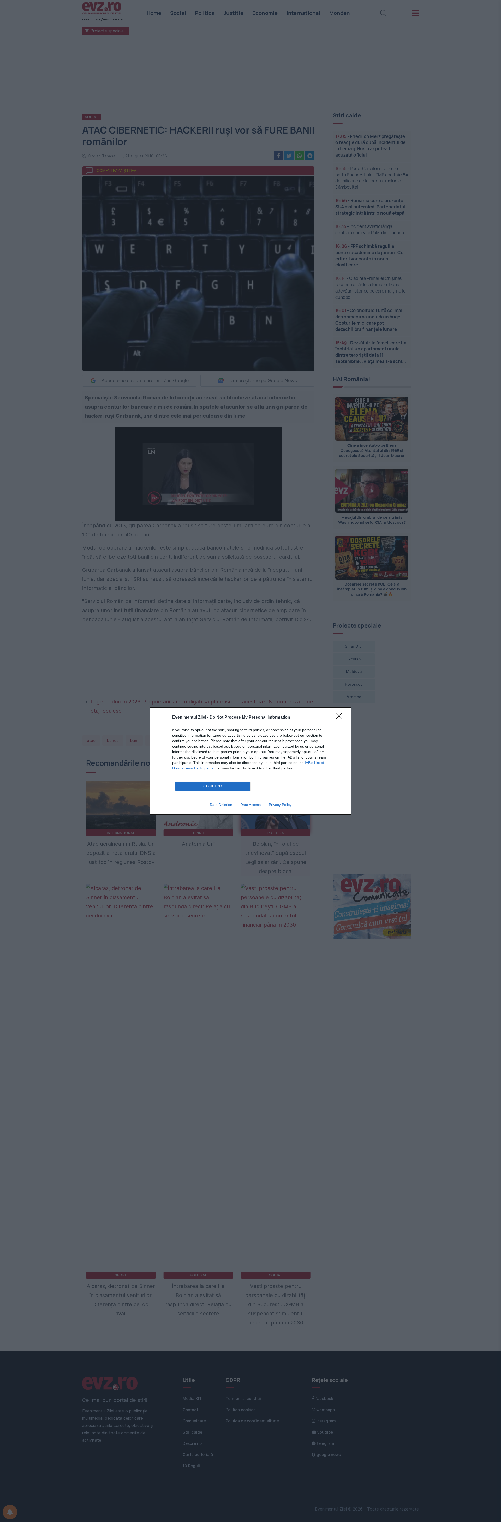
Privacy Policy (280, 805)
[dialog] (250, 761)
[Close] (341, 718)
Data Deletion (221, 805)
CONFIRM (213, 786)
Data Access (250, 805)
